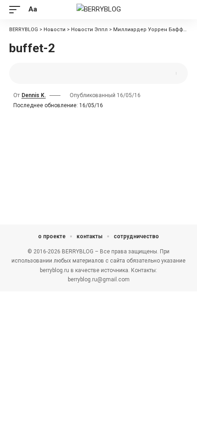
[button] (17, 10)
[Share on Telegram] (72, 73)
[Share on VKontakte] (58, 73)
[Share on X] (29, 73)
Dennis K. (34, 95)
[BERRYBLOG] (99, 10)
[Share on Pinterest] (44, 73)
